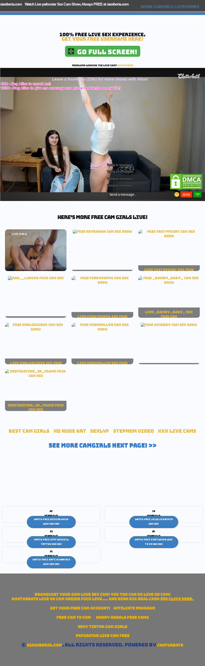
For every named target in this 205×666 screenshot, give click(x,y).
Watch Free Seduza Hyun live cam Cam (51, 522)
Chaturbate (170, 645)
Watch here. (125, 65)
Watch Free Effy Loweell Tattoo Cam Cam (51, 542)
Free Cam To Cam (73, 617)
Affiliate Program (134, 608)
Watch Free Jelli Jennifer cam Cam (154, 522)
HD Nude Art (70, 431)
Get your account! (80, 608)
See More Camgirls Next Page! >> (102, 445)
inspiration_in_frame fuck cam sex (36, 407)
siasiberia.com (11, 4)
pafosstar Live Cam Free (103, 635)
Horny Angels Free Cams (122, 617)
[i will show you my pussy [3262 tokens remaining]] (169, 324)
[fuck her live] (36, 278)
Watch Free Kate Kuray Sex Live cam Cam (51, 562)
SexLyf (99, 431)
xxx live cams (177, 431)
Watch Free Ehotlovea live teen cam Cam (154, 542)
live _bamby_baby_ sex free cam (169, 314)
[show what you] (169, 236)
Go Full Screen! (105, 52)
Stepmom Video (133, 431)
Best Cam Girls (29, 431)
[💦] (102, 231)
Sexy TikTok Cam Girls (102, 626)
